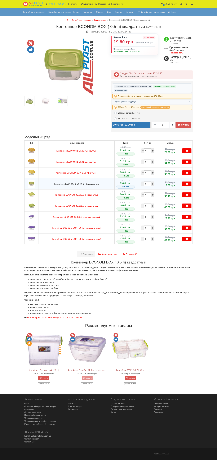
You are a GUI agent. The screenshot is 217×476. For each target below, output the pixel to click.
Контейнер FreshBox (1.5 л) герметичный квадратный (94, 370)
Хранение (88, 12)
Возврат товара (74, 406)
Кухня (76, 12)
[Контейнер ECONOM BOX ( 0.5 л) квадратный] (65, 66)
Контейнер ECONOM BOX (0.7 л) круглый (76, 151)
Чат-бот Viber (30, 442)
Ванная (119, 12)
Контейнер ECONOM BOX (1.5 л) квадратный (76, 206)
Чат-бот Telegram (32, 439)
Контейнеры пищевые (34, 12)
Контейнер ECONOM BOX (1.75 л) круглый (76, 173)
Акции (113, 412)
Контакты (72, 403)
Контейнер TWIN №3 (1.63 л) (130, 370)
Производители (117, 403)
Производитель (176, 53)
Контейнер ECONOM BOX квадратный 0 (46, 317)
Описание (87, 254)
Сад (109, 12)
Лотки (173, 12)
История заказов (161, 406)
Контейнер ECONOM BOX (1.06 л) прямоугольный (76, 228)
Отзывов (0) (131, 254)
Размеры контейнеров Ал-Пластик (39, 424)
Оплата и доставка (32, 412)
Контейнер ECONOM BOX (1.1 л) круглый (76, 162)
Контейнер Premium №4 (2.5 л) (44, 370)
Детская (130, 12)
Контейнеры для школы (59, 12)
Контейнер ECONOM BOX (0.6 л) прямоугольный (76, 217)
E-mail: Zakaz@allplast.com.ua (37, 436)
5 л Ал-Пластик (74, 317)
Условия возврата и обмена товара (40, 421)
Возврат (102, 4)
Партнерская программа (121, 409)
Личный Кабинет (161, 403)
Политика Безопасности (35, 415)
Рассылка (158, 412)
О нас (27, 403)
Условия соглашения (33, 418)
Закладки (158, 409)
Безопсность (117, 4)
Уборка (100, 12)
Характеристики (109, 254)
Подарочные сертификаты (122, 406)
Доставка (88, 4)
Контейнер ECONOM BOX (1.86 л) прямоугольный (76, 239)
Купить (184, 124)
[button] (168, 4)
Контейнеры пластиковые (152, 12)
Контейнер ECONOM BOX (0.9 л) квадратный (76, 195)
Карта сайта (73, 409)
